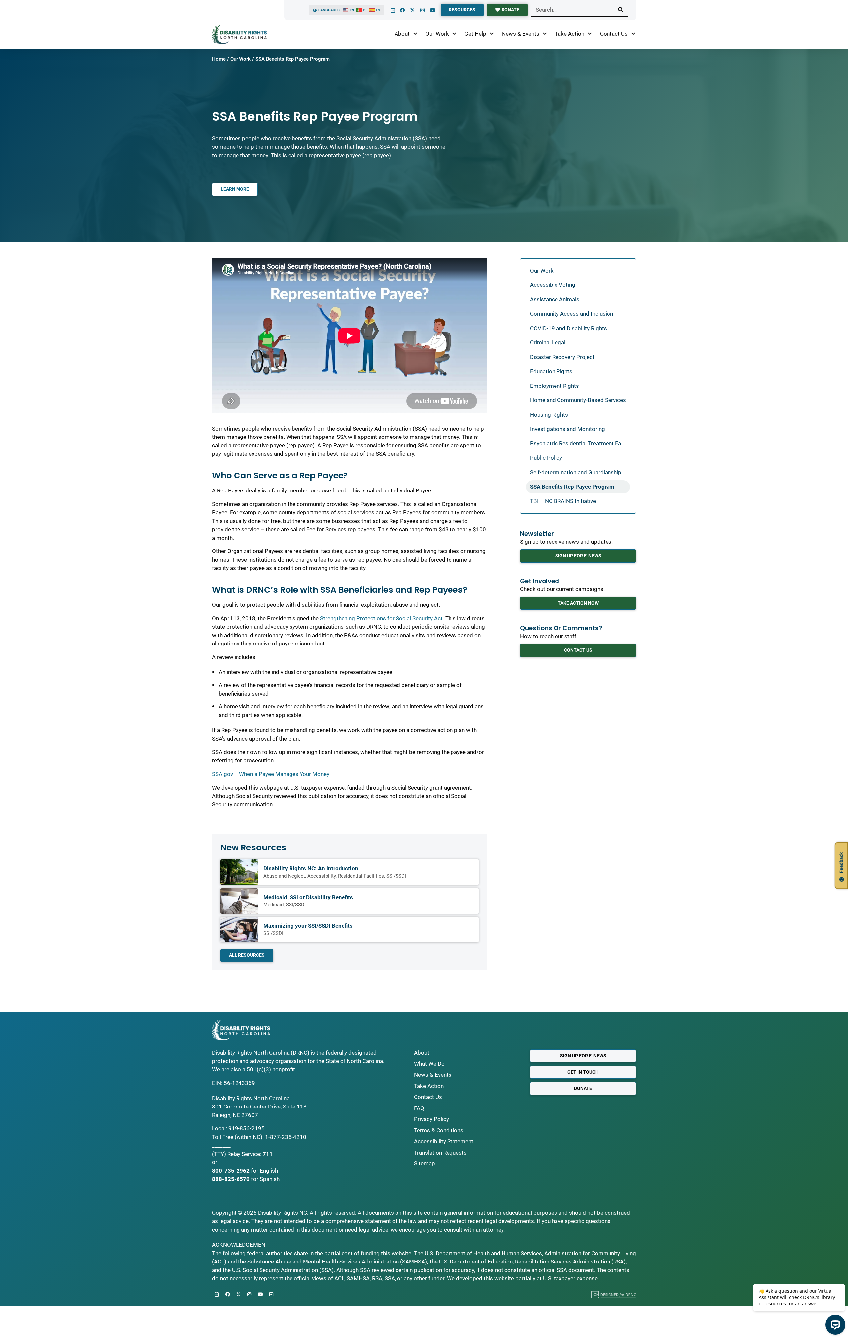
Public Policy (546, 457)
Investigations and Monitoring (567, 429)
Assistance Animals (554, 299)
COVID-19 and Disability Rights (568, 328)
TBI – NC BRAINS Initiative (563, 501)
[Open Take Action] (590, 34)
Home (219, 59)
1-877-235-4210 (285, 1137)
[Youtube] (432, 10)
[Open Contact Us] (633, 34)
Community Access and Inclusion (571, 313)
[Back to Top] (271, 1294)
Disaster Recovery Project (562, 357)
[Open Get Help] (492, 34)
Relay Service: (244, 1154)
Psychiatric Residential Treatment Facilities (580, 443)
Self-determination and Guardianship (575, 472)
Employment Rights (554, 386)
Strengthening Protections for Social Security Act (381, 618)
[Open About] (415, 34)
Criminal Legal (547, 342)
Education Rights (551, 371)
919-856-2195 (246, 1128)
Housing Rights (549, 414)
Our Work (240, 59)
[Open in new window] (613, 1294)
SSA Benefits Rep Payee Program (572, 486)
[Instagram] (422, 10)
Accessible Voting (552, 285)
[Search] (621, 9)
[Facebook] (402, 10)
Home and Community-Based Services (578, 400)
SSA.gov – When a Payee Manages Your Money (270, 774)
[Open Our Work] (454, 34)
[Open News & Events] (545, 34)
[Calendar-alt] (393, 10)
